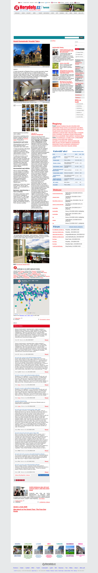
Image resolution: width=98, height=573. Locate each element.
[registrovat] (81, 49)
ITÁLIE (61, 144)
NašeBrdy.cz (79, 108)
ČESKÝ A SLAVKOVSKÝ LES (71, 127)
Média (71, 13)
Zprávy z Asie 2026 (20, 507)
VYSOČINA (80, 132)
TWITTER (48, 2)
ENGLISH (78, 2)
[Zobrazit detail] (24, 107)
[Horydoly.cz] (29, 8)
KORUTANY (64, 145)
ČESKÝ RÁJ (60, 131)
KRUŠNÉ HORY (75, 126)
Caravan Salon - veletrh (58, 172)
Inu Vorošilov (55, 208)
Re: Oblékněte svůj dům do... (58, 229)
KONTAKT (67, 2)
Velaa (35, 276)
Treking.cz (77, 97)
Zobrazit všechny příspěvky (76, 226)
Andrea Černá (18, 500)
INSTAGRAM (55, 2)
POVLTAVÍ (73, 129)
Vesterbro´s (25, 276)
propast (54, 220)
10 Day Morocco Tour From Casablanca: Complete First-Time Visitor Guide (67, 71)
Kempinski (22, 275)
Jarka (19, 406)
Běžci (34, 13)
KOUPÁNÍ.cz (79, 106)
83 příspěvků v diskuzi (45, 319)
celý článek (42, 498)
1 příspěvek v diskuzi (44, 502)
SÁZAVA (58, 126)
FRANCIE (55, 139)
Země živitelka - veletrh (58, 166)
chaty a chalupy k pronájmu (79, 73)
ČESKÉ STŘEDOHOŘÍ (76, 134)
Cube (42, 271)
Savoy (31, 275)
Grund (45, 272)
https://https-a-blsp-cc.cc (58, 200)
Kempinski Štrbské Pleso (23, 264)
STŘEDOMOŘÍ (79, 137)
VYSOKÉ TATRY (26, 2)
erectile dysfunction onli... (58, 193)
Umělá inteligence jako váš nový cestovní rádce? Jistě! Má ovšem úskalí (39, 488)
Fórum (56, 227)
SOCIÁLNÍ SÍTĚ (80, 103)
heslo (76, 45)
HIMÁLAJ (70, 139)
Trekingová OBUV (80, 110)
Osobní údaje (61, 570)
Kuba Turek (17, 318)
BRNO (82, 136)
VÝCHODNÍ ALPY (61, 137)
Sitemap (75, 570)
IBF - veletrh (55, 182)
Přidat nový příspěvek (43, 475)
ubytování (77, 67)
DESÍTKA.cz (79, 112)
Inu (53, 217)
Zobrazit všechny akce (78, 151)
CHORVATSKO (56, 145)
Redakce (48, 570)
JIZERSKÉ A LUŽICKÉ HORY (60, 132)
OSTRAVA (77, 136)
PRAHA (61, 127)
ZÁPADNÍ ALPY (75, 144)
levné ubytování (79, 76)
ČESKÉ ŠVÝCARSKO (69, 131)
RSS (72, 570)
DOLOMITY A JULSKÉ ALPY (59, 141)
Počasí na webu (80, 114)
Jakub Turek (34, 570)
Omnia (22, 271)
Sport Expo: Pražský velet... (58, 232)
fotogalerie (18, 105)
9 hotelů (34, 272)
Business (62, 13)
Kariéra (56, 570)
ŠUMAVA (63, 126)
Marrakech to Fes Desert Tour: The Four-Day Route (66, 82)
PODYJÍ (54, 134)
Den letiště (55, 184)
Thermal (33, 271)
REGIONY (32, 2)
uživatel (76, 41)
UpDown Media (67, 570)
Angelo (25, 273)
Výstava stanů (56, 160)
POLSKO (62, 142)
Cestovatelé (46, 13)
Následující (24, 480)
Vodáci (23, 13)
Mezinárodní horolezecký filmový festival (57, 170)
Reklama (52, 570)
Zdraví (75, 13)
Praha (38, 275)
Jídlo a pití (80, 13)
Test (67, 13)
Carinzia (20, 272)
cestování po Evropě (78, 63)
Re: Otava (55, 239)
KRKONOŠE (55, 127)
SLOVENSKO (66, 144)
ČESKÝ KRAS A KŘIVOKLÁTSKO (61, 129)
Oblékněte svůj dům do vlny (58, 236)
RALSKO (68, 126)
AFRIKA (75, 145)
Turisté (40, 13)
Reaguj (46, 340)
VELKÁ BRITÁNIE (62, 139)
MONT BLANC (56, 142)
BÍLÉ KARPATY (70, 136)
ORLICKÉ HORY (72, 132)
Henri (19, 384)
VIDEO (21, 2)
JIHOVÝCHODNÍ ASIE (73, 141)
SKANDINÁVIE (76, 142)
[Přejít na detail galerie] (31, 100)
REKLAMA (71, 2)
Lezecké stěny (80, 116)
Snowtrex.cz (78, 95)
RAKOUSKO (55, 144)
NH (19, 273)
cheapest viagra (56, 197)
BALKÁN (70, 145)
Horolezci (17, 13)
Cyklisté (28, 13)
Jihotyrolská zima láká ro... (58, 234)
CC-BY (15, 570)
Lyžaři (52, 13)
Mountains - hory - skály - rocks (26, 315)
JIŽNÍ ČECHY (80, 129)
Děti (57, 13)
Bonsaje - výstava (57, 163)
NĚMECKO (68, 142)
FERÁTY (36, 2)
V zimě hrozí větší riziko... (58, 246)
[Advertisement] (49, 25)
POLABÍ (54, 131)
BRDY (81, 127)
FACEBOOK (42, 2)
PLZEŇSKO (66, 134)
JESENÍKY (60, 134)
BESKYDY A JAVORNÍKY (59, 136)
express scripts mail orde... (58, 204)
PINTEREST (62, 2)
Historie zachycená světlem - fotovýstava (56, 179)
